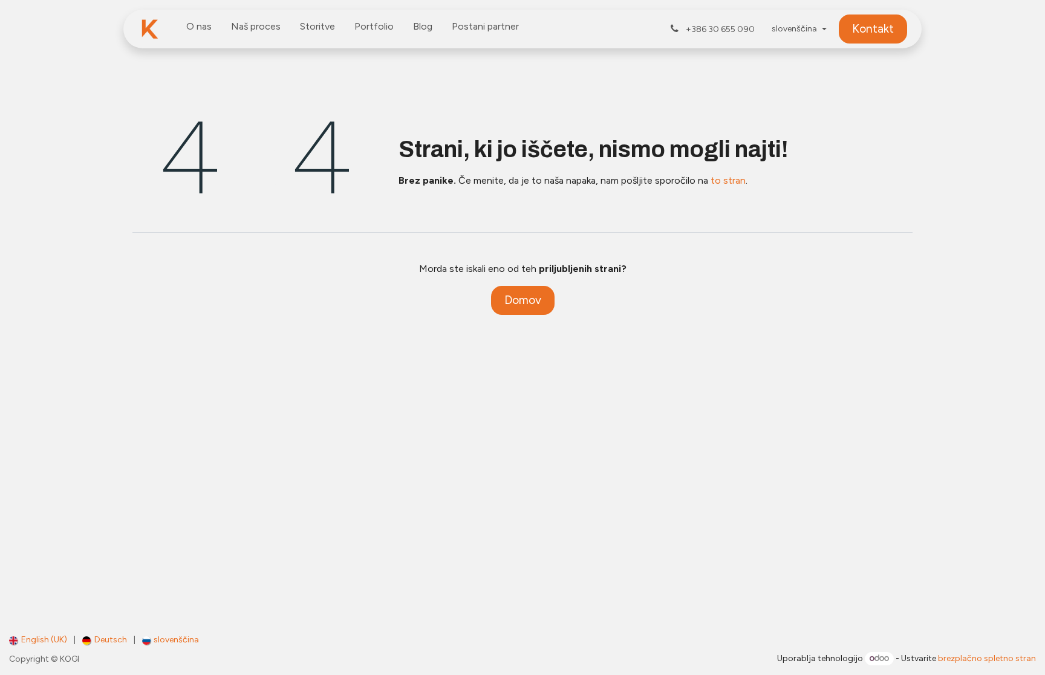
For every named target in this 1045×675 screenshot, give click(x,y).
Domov (522, 300)
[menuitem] (199, 29)
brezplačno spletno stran (987, 658)
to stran (728, 180)
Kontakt (873, 29)
